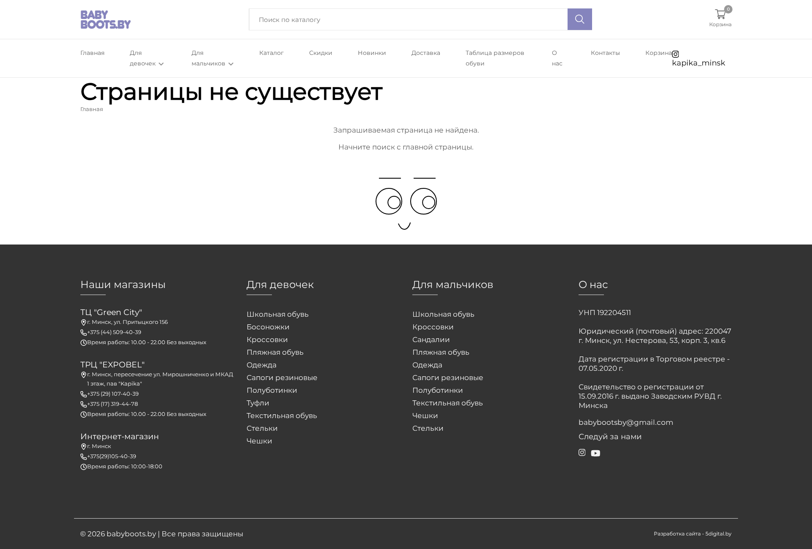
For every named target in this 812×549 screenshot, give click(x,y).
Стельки (262, 428)
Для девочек (143, 58)
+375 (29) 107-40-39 (113, 393)
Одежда (262, 365)
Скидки (320, 53)
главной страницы (437, 147)
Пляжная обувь (275, 352)
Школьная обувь (278, 314)
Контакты (605, 53)
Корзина (658, 53)
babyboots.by (131, 534)
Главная (92, 53)
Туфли (258, 403)
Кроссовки (267, 339)
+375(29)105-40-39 (111, 456)
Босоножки (268, 327)
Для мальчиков (209, 58)
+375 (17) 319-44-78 (112, 403)
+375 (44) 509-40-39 (114, 332)
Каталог (271, 53)
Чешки (259, 441)
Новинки (372, 53)
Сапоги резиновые (282, 377)
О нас (557, 58)
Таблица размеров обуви (495, 58)
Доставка (425, 53)
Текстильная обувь (282, 415)
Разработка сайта (677, 533)
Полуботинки (272, 390)
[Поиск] (580, 19)
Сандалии (431, 339)
